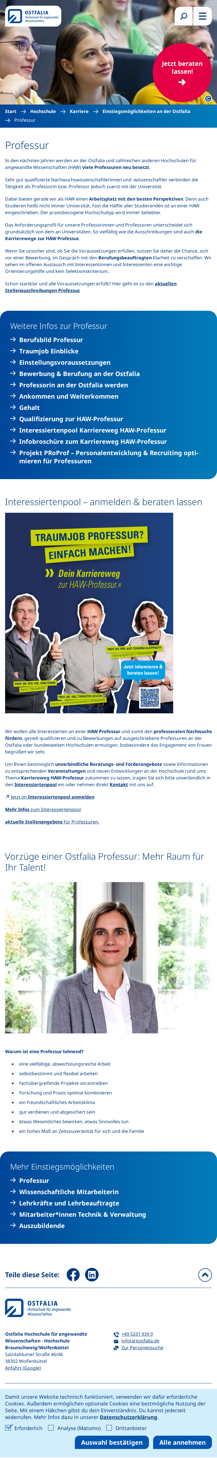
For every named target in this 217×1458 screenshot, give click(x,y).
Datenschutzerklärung (128, 1417)
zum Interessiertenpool (43, 809)
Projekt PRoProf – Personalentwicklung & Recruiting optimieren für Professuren (108, 457)
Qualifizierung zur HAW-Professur (71, 419)
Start (10, 111)
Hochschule (43, 111)
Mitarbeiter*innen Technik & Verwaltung (82, 1214)
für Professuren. (52, 822)
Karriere (79, 111)
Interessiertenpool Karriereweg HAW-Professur (92, 430)
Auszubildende (42, 1226)
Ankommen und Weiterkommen (68, 396)
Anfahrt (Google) (23, 1368)
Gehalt (29, 407)
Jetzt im (52, 797)
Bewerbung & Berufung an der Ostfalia (79, 374)
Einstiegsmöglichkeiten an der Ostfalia (146, 111)
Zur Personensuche (142, 1347)
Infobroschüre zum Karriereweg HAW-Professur (93, 441)
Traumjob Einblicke (49, 351)
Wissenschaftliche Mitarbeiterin (69, 1192)
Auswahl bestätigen (112, 1442)
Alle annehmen (182, 1442)
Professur (25, 120)
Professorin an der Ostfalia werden (73, 385)
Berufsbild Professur (51, 340)
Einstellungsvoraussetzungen (64, 362)
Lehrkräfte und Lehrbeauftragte (69, 1203)
